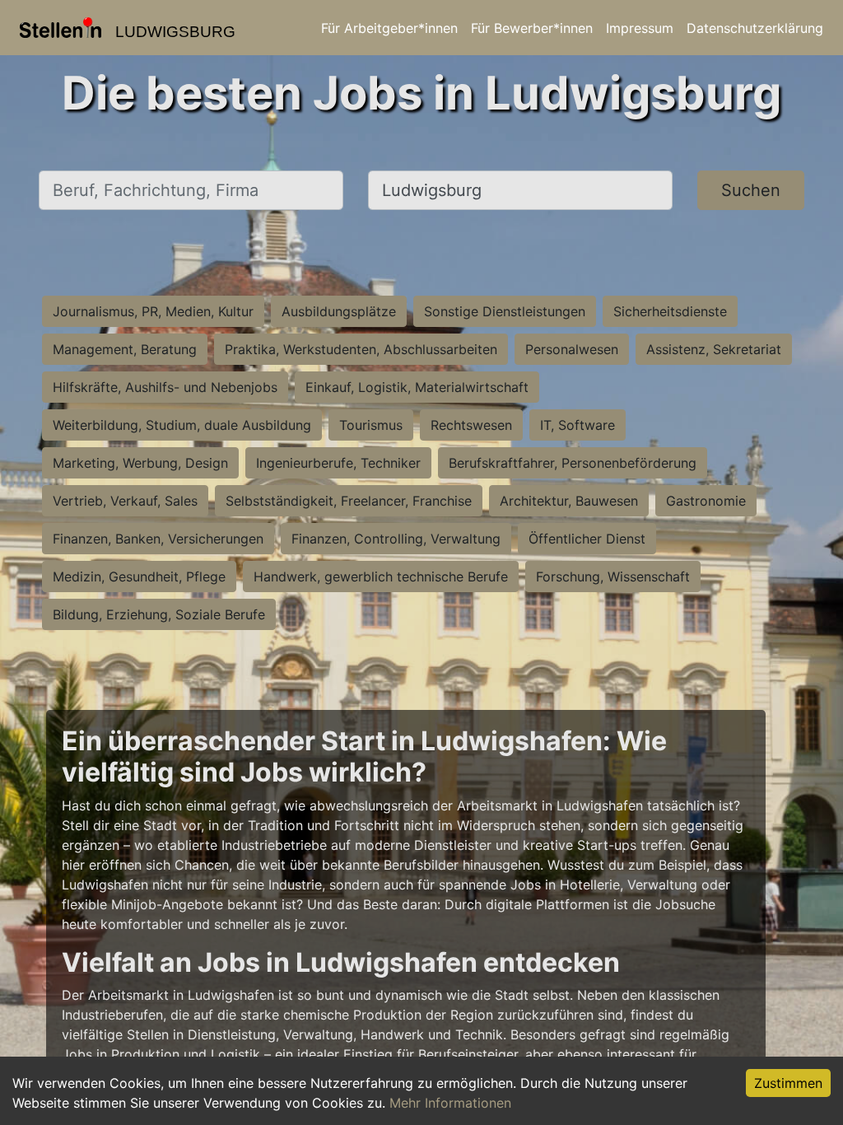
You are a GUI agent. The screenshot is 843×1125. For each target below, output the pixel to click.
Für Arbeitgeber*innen (389, 28)
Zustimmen (788, 1083)
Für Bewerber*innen (532, 28)
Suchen (750, 190)
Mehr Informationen (450, 1103)
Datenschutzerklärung (755, 28)
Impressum (639, 28)
